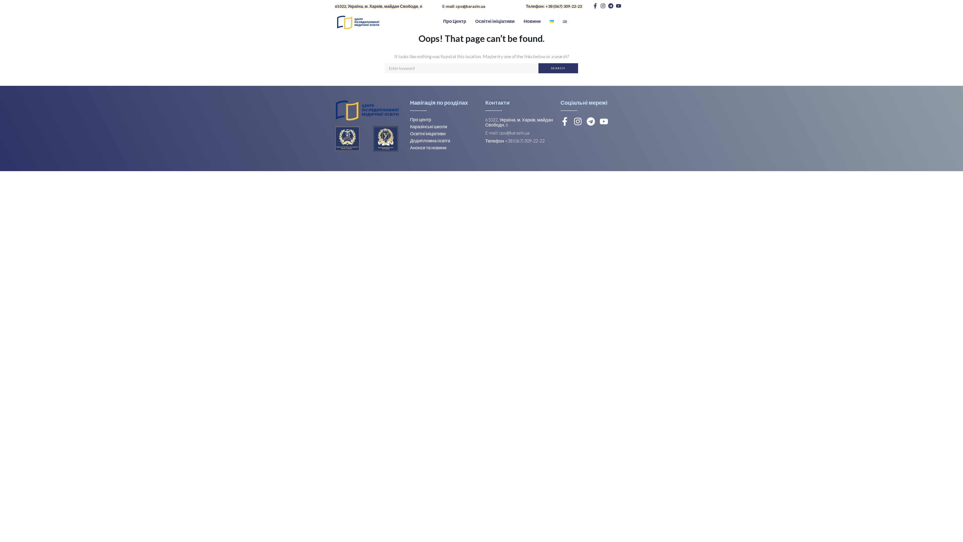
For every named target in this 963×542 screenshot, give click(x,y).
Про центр (420, 119)
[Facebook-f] (595, 6)
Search (558, 68)
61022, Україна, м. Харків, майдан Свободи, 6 (378, 6)
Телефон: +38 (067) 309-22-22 (554, 6)
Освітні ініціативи (428, 133)
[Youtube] (618, 6)
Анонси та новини (428, 147)
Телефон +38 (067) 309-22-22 (515, 141)
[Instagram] (603, 6)
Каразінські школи (428, 126)
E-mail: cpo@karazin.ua (463, 6)
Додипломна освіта (430, 140)
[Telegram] (610, 6)
